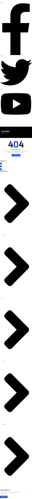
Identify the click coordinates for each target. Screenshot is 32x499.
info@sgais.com (3, 0)
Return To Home (16, 155)
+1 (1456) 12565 (5, 169)
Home (2, 133)
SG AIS (5, 498)
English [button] (2, 1)
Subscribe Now (3, 496)
